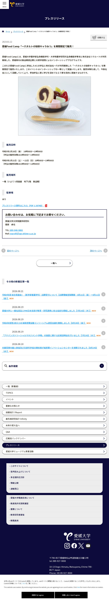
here (78, 587)
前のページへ (13, 250)
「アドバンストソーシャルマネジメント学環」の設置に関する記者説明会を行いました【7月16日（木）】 (49, 335)
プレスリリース (18, 31)
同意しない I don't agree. (71, 595)
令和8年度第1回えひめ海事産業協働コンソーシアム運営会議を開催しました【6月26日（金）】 (44, 322)
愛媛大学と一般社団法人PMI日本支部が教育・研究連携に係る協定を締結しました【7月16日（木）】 (46, 310)
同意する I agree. (38, 595)
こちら (23, 583)
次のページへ (96, 250)
